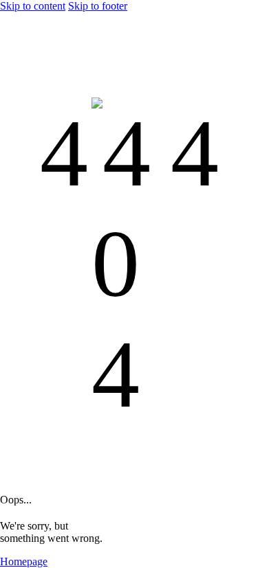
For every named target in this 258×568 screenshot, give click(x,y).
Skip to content (32, 6)
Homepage (23, 561)
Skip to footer (97, 6)
